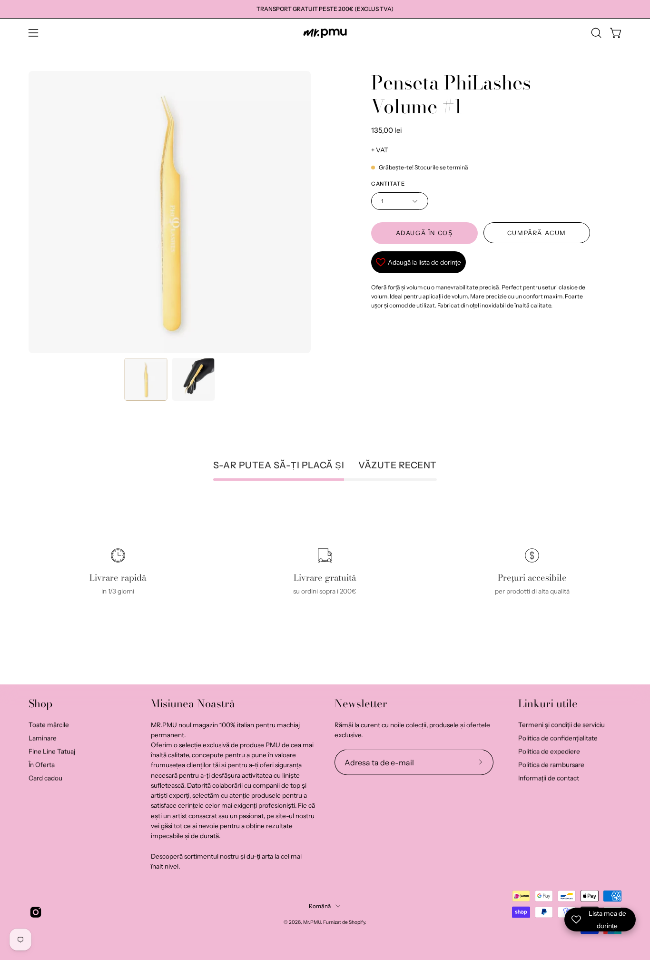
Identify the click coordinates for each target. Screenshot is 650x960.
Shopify (357, 922)
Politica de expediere (549, 751)
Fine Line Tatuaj (52, 751)
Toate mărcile (49, 724)
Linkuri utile (548, 704)
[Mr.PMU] (325, 33)
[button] (596, 33)
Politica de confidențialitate (558, 738)
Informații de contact (548, 778)
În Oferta (42, 764)
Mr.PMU (312, 922)
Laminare (43, 738)
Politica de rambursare (551, 764)
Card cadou (45, 778)
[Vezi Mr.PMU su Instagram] (36, 912)
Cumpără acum (536, 233)
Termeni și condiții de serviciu (561, 724)
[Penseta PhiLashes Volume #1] (146, 379)
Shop (40, 704)
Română (320, 906)
